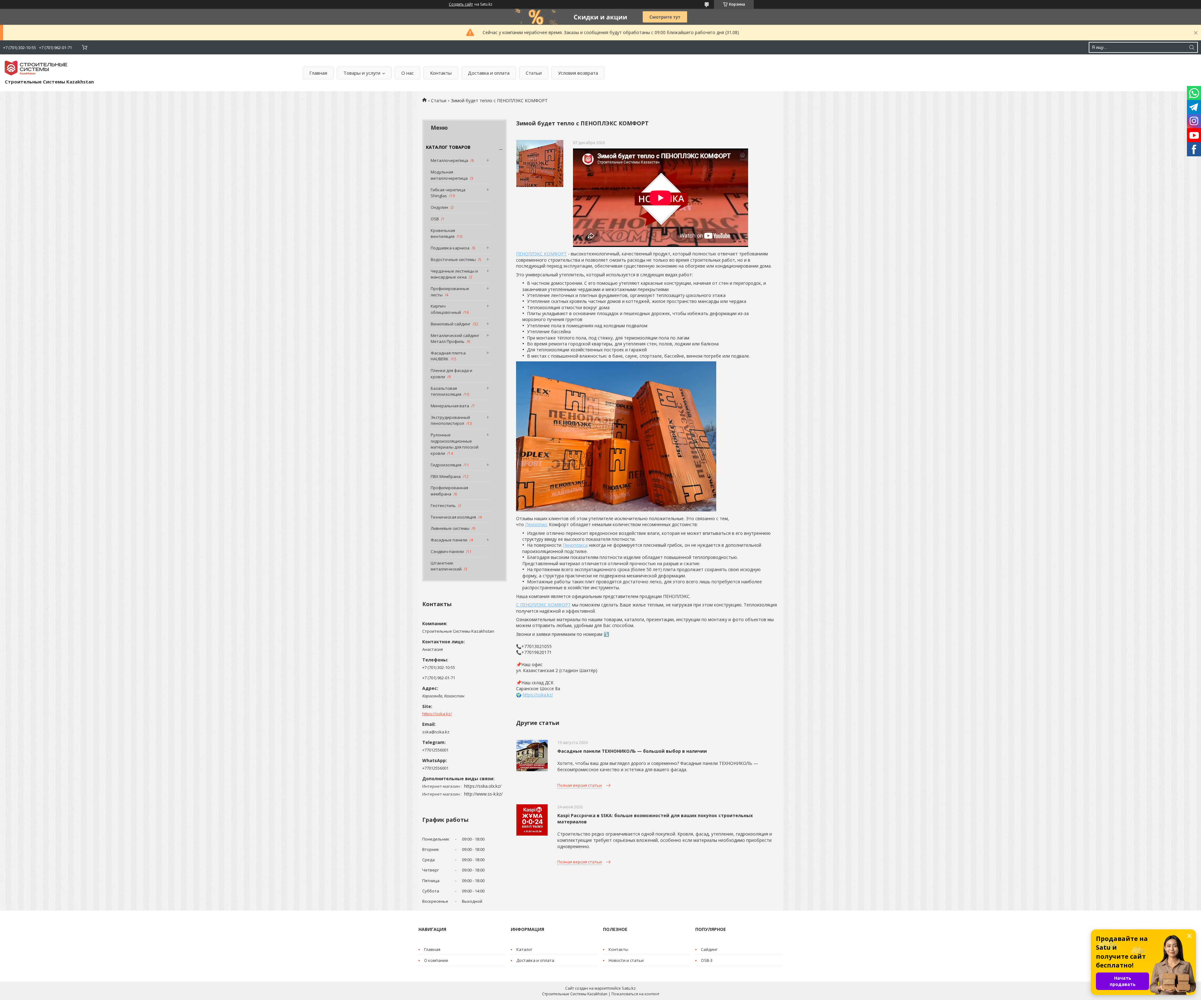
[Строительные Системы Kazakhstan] (36, 68)
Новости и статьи (626, 960)
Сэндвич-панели (447, 551)
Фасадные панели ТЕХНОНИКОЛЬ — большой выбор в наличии (632, 751)
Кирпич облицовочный (446, 309)
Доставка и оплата (488, 73)
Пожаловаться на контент (635, 994)
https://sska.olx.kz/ (482, 786)
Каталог (524, 949)
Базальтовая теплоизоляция (446, 391)
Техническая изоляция (453, 517)
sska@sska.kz (435, 732)
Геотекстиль (443, 505)
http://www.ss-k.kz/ (483, 794)
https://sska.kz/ (437, 713)
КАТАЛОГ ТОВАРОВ (448, 147)
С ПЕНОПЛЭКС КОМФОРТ (543, 605)
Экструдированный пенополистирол (450, 420)
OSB (435, 219)
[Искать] (1191, 47)
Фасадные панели (449, 540)
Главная (318, 73)
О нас (407, 73)
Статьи (534, 73)
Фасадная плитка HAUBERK (448, 356)
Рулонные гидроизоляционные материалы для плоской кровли (455, 444)
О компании (436, 960)
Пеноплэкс (536, 524)
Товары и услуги (361, 73)
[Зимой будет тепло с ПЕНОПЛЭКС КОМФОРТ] (540, 163)
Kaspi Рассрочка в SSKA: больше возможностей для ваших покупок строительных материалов (655, 818)
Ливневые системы (450, 528)
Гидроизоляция (446, 465)
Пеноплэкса (575, 545)
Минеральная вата (450, 406)
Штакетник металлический (446, 566)
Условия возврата (578, 73)
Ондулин (439, 207)
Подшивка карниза (450, 248)
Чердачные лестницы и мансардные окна (454, 274)
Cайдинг (709, 949)
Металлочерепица (449, 160)
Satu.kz (629, 988)
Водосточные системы (453, 259)
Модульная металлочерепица (449, 175)
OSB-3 (706, 960)
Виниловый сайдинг (450, 324)
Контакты (441, 73)
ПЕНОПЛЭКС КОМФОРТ (541, 254)
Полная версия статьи (579, 785)
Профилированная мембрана (449, 491)
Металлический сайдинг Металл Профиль (455, 338)
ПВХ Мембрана (446, 476)
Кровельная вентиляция (443, 233)
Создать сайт (461, 4)
